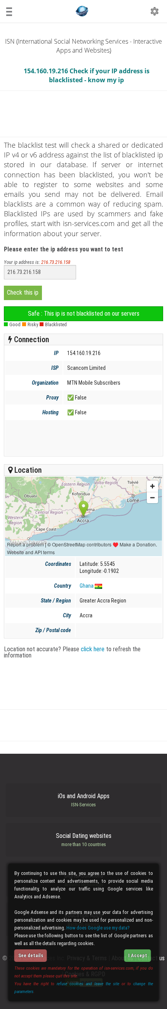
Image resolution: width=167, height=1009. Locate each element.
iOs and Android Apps (84, 800)
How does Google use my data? (98, 928)
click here (92, 649)
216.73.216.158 (55, 262)
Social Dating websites (83, 840)
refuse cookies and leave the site (88, 983)
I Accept (137, 955)
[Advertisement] (82, 437)
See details (30, 955)
